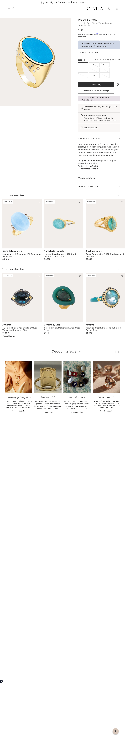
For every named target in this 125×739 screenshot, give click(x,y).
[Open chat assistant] (116, 731)
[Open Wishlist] (113, 8)
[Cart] (117, 8)
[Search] (13, 8)
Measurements (86, 178)
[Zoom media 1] (35, 62)
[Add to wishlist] (117, 84)
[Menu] (8, 8)
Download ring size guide (107, 60)
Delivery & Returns (88, 186)
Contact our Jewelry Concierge (96, 91)
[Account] (108, 8)
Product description (89, 138)
